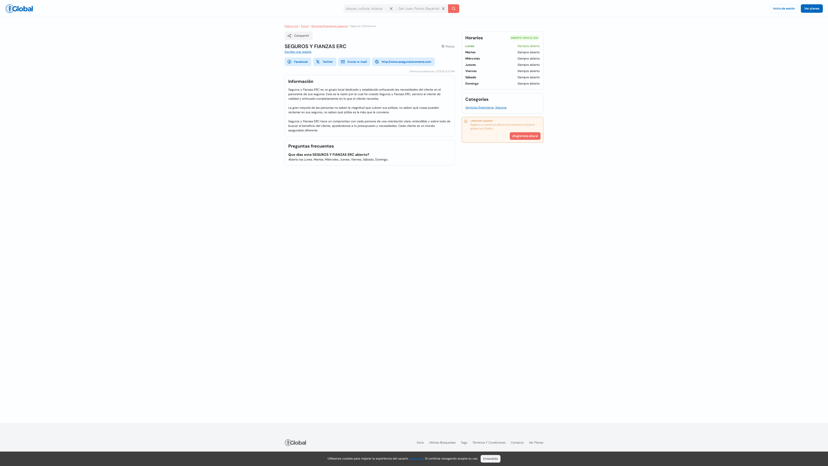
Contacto (517, 442)
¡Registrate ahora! (525, 136)
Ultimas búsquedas (442, 442)
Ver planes (811, 8)
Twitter (328, 62)
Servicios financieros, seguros (329, 26)
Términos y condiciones (489, 442)
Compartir (301, 36)
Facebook (301, 62)
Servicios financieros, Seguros (486, 107)
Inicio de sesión (784, 8)
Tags (464, 442)
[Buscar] (453, 8)
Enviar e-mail (357, 62)
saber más (416, 458)
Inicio (420, 442)
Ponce (305, 26)
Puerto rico (291, 26)
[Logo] (19, 8)
